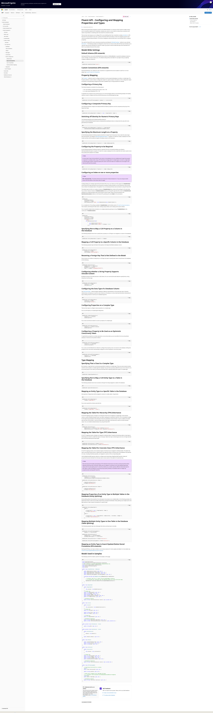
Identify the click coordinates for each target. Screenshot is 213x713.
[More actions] (130, 16)
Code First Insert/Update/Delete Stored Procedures (92, 550)
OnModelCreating (115, 42)
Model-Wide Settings (194, 18)
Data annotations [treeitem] (9, 48)
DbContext (84, 43)
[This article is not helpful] (200, 26)
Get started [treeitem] (6, 36)
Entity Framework (91, 16)
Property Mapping (193, 20)
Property (85, 78)
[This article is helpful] (199, 26)
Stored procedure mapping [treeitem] (12, 64)
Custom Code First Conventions (93, 72)
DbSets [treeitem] (7, 50)
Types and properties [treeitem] (11, 60)
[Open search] (207, 10)
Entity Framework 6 (99, 16)
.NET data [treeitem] (4, 20)
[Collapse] (23, 15)
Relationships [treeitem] (9, 58)
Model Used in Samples (194, 23)
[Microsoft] (2, 9)
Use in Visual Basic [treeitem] (10, 62)
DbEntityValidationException (101, 136)
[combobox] (12, 18)
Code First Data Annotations (124, 205)
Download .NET (208, 12)
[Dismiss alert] (211, 2)
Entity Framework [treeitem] (6, 24)
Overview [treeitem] (5, 32)
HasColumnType (86, 291)
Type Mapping (192, 21)
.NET (86, 16)
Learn (83, 16)
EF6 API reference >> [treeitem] (8, 76)
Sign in (210, 9)
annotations (125, 35)
